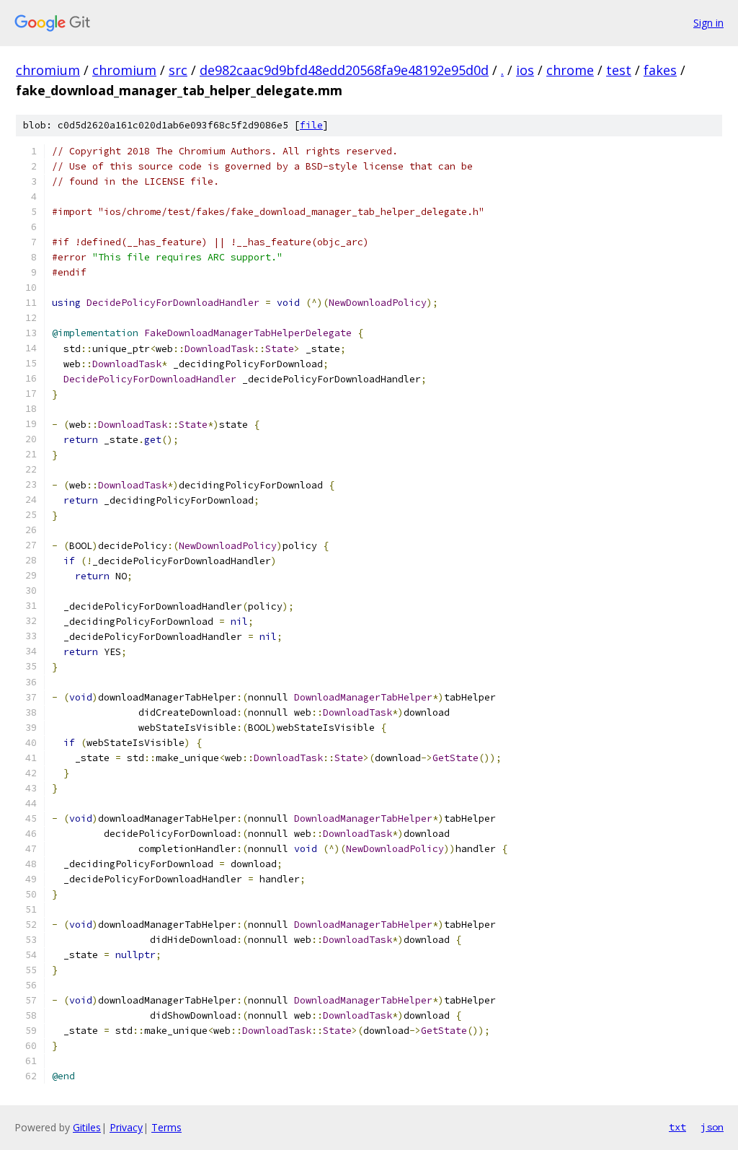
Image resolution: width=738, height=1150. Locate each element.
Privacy (126, 1127)
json (712, 1126)
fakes (660, 70)
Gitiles (87, 1127)
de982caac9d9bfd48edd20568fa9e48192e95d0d (344, 70)
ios (525, 70)
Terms (166, 1127)
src (178, 70)
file (311, 125)
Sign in (708, 23)
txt (677, 1126)
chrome (570, 70)
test (618, 70)
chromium (48, 70)
